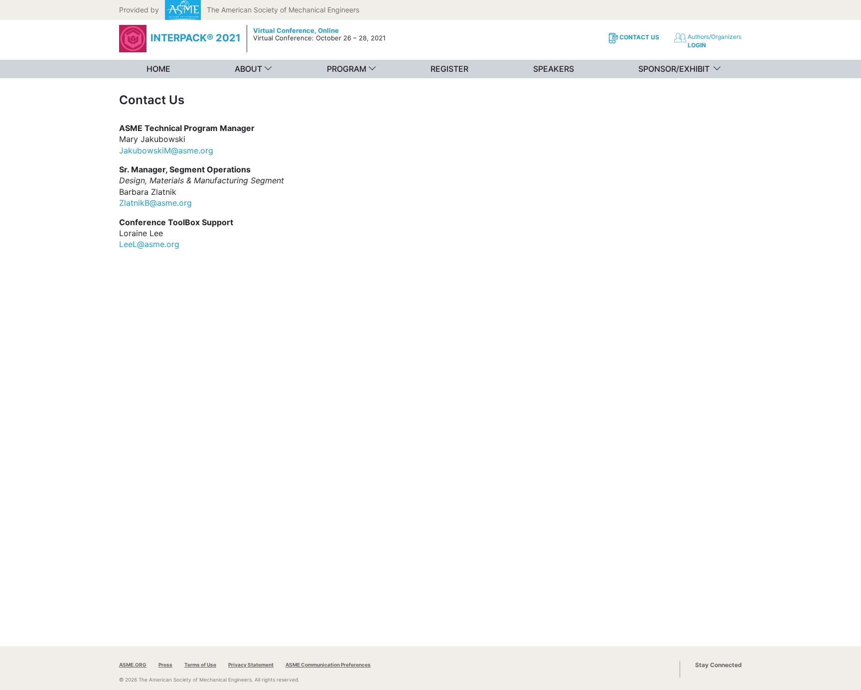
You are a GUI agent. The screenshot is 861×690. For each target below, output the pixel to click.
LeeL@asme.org (149, 244)
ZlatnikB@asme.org (155, 203)
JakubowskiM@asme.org (166, 150)
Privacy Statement (251, 665)
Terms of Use (200, 665)
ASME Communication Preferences (328, 665)
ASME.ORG (132, 665)
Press (165, 665)
